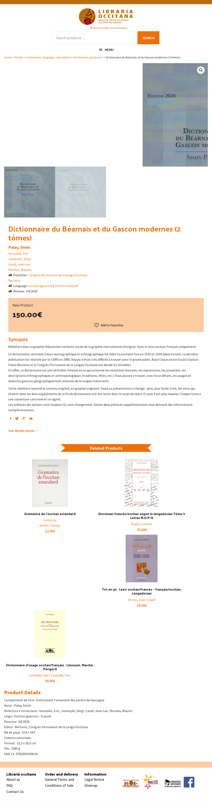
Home (8, 57)
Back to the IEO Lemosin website (110, 27)
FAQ (9, 785)
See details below (21, 430)
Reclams (14, 280)
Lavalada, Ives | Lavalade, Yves (50, 675)
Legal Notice (94, 779)
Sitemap (90, 785)
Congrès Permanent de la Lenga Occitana (58, 275)
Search (148, 38)
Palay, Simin (19, 247)
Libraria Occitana (106, 16)
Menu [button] (109, 50)
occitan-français (66, 286)
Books (19, 57)
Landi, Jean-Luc (19, 264)
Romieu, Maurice (20, 270)
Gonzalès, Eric (18, 253)
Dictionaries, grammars (88, 57)
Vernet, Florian (49, 525)
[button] (201, 70)
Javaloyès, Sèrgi (19, 259)
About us (13, 779)
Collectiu (49, 520)
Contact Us (15, 791)
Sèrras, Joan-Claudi (141, 600)
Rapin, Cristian (141, 524)
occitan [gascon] (41, 286)
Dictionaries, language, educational (48, 57)
